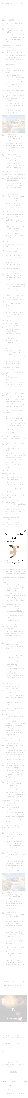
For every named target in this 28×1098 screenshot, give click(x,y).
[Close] (25, 531)
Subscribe (14, 567)
